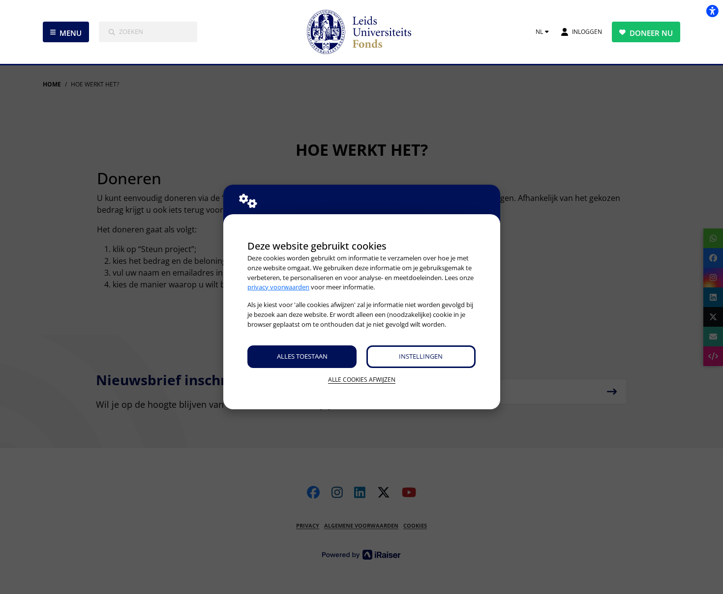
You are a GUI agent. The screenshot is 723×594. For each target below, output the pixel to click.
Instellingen (421, 356)
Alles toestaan (302, 356)
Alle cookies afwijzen (361, 379)
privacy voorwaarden (278, 287)
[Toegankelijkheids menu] (712, 11)
